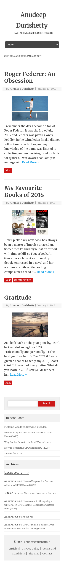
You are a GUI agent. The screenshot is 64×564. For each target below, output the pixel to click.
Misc (8, 170)
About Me (28, 516)
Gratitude (17, 297)
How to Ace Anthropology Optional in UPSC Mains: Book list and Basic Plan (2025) (29, 505)
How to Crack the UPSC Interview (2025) (27, 447)
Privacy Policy (30, 548)
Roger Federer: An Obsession (29, 77)
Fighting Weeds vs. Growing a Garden (25, 426)
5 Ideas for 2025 (13, 453)
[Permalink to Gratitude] (32, 338)
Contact (47, 553)
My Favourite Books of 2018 (24, 191)
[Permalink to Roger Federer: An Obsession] (32, 121)
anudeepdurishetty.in (37, 541)
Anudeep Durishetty (22, 88)
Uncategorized (22, 280)
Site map (34, 553)
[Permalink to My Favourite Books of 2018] (32, 235)
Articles (14, 548)
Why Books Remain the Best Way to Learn (27, 442)
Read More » (30, 162)
